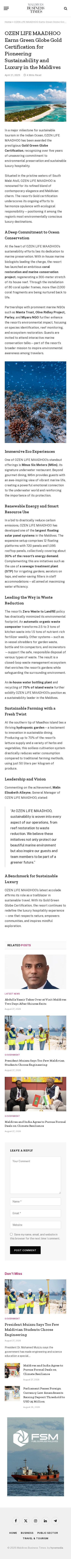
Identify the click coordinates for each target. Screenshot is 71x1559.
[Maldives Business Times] (35, 8)
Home (8, 22)
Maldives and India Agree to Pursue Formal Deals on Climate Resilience (43, 1370)
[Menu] (6, 8)
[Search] (65, 8)
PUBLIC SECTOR (47, 1532)
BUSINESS (27, 1532)
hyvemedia (57, 1547)
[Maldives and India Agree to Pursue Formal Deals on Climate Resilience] (35, 1094)
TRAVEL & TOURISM (35, 1538)
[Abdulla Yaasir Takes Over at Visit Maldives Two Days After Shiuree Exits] (35, 972)
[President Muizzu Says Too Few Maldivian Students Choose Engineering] (35, 1033)
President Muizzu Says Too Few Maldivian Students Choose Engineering (32, 1329)
